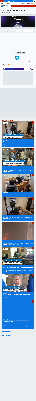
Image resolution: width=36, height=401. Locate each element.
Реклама (28, 3)
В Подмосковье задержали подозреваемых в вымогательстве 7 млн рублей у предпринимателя (17, 218)
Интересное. (3, 8)
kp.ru (8, 31)
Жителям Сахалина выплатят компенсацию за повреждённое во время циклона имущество (18, 268)
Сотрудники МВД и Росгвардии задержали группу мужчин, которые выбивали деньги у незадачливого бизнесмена (17, 145)
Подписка (33, 3)
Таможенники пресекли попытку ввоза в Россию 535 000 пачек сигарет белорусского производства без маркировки (18, 171)
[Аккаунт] (34, 1)
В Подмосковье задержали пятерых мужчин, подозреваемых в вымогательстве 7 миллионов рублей (18, 142)
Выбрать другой (6, 6)
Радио (24, 3)
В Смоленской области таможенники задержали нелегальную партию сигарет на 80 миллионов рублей (17, 168)
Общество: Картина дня (5, 166)
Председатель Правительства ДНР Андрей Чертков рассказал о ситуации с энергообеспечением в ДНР (18, 297)
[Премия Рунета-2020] (14, 1)
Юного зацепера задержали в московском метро (12, 194)
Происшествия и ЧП (5, 140)
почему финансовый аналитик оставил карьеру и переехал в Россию (17, 321)
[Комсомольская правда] (8, 1)
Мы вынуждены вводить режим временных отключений (16, 295)
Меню (1, 1)
